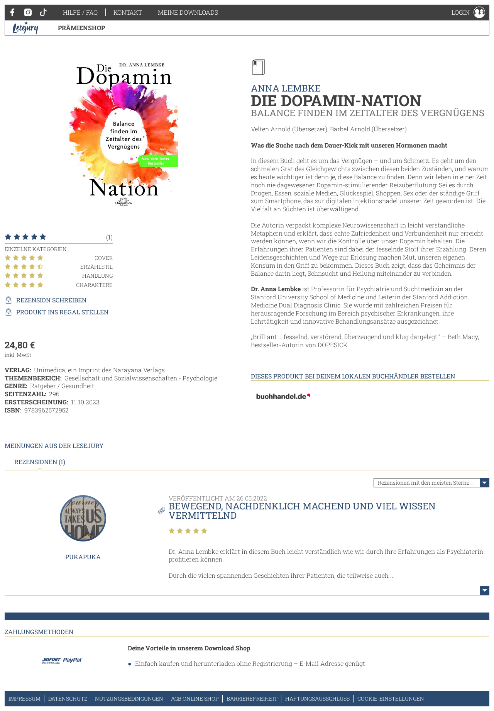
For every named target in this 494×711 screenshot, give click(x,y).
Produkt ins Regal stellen (62, 312)
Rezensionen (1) (39, 462)
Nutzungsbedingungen (129, 698)
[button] (468, 12)
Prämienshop (81, 28)
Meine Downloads (188, 12)
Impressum (24, 698)
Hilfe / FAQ (80, 12)
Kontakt (127, 12)
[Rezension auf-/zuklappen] (484, 590)
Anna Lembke (286, 88)
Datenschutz (67, 698)
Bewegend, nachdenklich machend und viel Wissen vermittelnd (302, 510)
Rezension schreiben (51, 300)
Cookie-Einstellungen (390, 698)
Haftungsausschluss (317, 698)
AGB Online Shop (195, 698)
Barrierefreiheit (252, 698)
